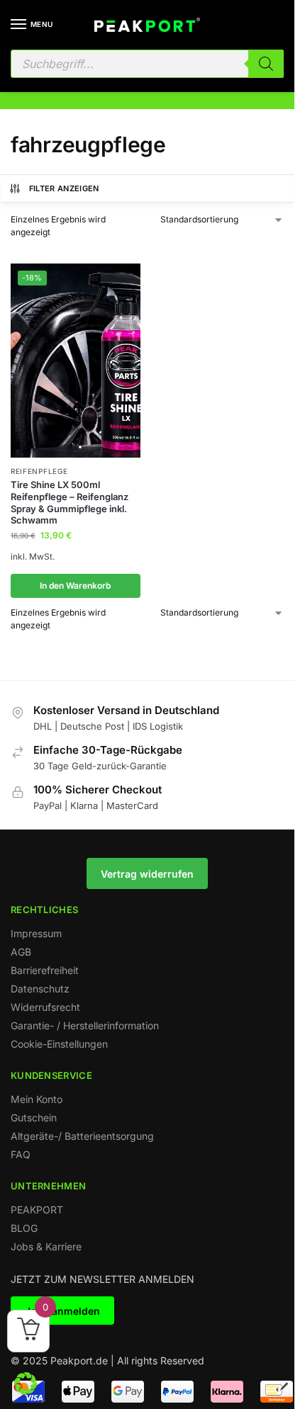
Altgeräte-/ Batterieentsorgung (82, 1136)
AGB (21, 952)
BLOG (24, 1228)
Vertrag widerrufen (147, 874)
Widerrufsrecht (45, 1007)
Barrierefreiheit (45, 970)
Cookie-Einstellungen (59, 1044)
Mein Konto (36, 1099)
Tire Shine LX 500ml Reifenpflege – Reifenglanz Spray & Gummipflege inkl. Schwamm (69, 502)
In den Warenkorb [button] (75, 585)
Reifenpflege (39, 471)
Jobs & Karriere (46, 1246)
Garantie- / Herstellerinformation (85, 1025)
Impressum (36, 933)
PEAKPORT (37, 1210)
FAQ (20, 1154)
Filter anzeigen (64, 188)
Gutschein (34, 1117)
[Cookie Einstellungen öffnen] (25, 1390)
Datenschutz (40, 989)
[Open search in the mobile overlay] (147, 64)
